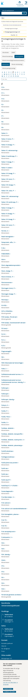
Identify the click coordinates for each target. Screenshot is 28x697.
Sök (24, 13)
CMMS (13, 52)
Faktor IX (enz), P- (7, 139)
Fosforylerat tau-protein (9, 463)
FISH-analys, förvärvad (9, 317)
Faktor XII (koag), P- (8, 219)
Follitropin (4, 388)
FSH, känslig (5, 554)
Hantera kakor (8, 689)
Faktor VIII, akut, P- (8, 191)
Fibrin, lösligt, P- (6, 271)
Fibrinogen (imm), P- (8, 288)
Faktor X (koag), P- (7, 208)
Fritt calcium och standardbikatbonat (13, 508)
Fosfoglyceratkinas (7, 457)
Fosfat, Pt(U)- (5, 417)
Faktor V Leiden (6, 168)
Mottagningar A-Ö (6, 658)
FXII (2, 583)
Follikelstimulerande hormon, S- (12, 374)
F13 (2, 99)
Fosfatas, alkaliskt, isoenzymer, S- (12, 440)
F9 (2, 127)
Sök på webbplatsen (8, 10)
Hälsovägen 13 (9, 622)
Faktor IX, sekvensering (9, 150)
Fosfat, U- (4, 422)
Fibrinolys (4, 300)
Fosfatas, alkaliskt (7, 428)
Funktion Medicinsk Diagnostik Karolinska (12, 21)
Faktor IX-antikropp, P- (9, 156)
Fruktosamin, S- (6, 537)
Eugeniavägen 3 (9, 636)
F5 (2, 110)
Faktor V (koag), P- (7, 162)
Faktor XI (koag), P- (7, 214)
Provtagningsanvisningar (11, 28)
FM (2, 357)
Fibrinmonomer (6, 282)
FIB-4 (3, 259)
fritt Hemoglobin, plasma (9, 514)
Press (3, 651)
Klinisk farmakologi (7, 56)
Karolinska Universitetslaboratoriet (12, 25)
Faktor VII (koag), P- (8, 173)
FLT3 (3, 346)
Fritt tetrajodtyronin (8, 531)
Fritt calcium (5, 503)
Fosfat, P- (4, 411)
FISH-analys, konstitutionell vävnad (13, 323)
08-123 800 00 (9, 616)
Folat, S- (4, 369)
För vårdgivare (5, 649)
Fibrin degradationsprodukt (10, 265)
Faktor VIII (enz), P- (7, 179)
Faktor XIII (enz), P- (7, 225)
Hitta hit (3, 646)
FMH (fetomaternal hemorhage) (12, 363)
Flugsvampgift (6, 351)
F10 (2, 87)
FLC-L (3, 340)
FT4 (2, 572)
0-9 (18, 76)
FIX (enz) (4, 328)
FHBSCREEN (5, 254)
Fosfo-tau (4, 468)
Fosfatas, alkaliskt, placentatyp (11, 445)
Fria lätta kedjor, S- (7, 497)
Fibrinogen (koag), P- (8, 294)
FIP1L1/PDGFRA (6, 311)
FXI (2, 577)
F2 (2, 104)
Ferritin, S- (4, 231)
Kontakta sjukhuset (7, 643)
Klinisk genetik (19, 56)
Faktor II (4, 133)
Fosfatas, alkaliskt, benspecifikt (11, 434)
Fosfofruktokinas (7, 451)
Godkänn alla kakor (9, 691)
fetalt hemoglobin (7, 236)
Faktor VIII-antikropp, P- (9, 202)
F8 (2, 122)
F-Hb (3, 248)
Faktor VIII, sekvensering (9, 196)
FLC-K (3, 334)
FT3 (2, 566)
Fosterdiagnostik (7, 491)
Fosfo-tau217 (5, 480)
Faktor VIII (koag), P (8, 185)
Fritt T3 (3, 520)
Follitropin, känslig (7, 399)
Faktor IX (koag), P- (7, 145)
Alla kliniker (5, 52)
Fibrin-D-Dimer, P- (7, 277)
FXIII (2, 589)
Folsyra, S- (4, 405)
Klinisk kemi (5, 64)
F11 (2, 93)
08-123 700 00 (9, 631)
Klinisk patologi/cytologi (8, 68)
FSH (2, 543)
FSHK (3, 560)
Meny (26, 4)
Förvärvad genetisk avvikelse (11, 595)
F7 (2, 116)
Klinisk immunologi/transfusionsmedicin (13, 60)
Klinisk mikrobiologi (17, 64)
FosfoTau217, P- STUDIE (9, 486)
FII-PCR (3, 305)
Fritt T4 (3, 526)
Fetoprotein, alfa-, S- (8, 242)
